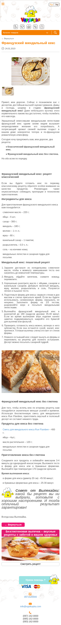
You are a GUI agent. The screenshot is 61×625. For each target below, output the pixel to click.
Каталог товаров (10, 32)
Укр (56, 4)
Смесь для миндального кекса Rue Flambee (26, 429)
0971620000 (30, 597)
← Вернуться (13, 524)
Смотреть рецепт (30, 564)
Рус (51, 4)
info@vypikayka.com (30, 606)
